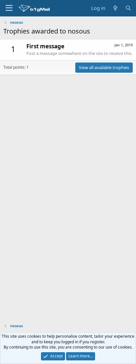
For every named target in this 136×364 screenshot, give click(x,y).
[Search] (128, 8)
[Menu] (9, 8)
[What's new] (115, 8)
